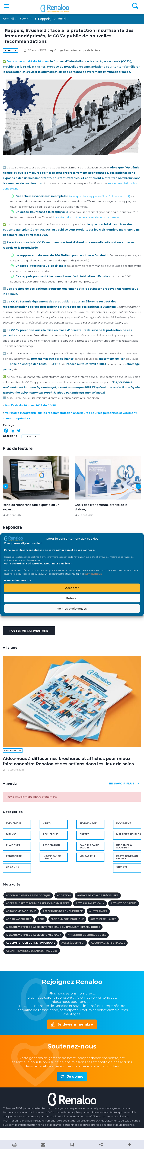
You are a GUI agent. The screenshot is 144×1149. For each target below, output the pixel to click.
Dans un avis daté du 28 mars (28, 61)
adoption (64, 895)
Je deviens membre (75, 1024)
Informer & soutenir (124, 846)
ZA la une (12, 867)
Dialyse (11, 834)
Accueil (8, 19)
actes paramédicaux (90, 903)
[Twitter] (19, 430)
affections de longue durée (63, 911)
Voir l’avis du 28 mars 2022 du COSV (30, 405)
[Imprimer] (14, 1144)
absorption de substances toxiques (31, 950)
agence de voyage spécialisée (97, 895)
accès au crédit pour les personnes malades (37, 903)
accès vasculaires (103, 919)
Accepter (72, 587)
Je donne (75, 1076)
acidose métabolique (21, 911)
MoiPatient (87, 856)
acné (41, 919)
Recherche (50, 834)
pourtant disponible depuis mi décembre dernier (87, 217)
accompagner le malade (108, 942)
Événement (13, 823)
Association (12, 750)
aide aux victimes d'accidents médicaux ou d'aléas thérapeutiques (53, 927)
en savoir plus (121, 783)
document (123, 823)
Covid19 (26, 19)
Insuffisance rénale (52, 857)
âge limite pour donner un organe (30, 942)
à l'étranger (98, 911)
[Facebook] (6, 430)
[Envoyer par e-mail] (43, 1144)
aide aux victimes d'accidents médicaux (33, 935)
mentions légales (93, 573)
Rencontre (14, 856)
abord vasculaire (18, 919)
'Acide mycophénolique (67, 919)
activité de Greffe (123, 903)
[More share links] (129, 1144)
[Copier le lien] (100, 1144)
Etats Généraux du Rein (127, 857)
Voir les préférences (72, 608)
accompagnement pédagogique (28, 895)
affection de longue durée (87, 935)
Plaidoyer (13, 845)
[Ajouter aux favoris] (72, 1144)
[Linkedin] (12, 430)
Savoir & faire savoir (89, 846)
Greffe (84, 834)
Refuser (72, 598)
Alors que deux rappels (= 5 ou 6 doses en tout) (99, 196)
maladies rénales (128, 834)
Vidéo (47, 823)
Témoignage (88, 823)
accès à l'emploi (73, 942)
